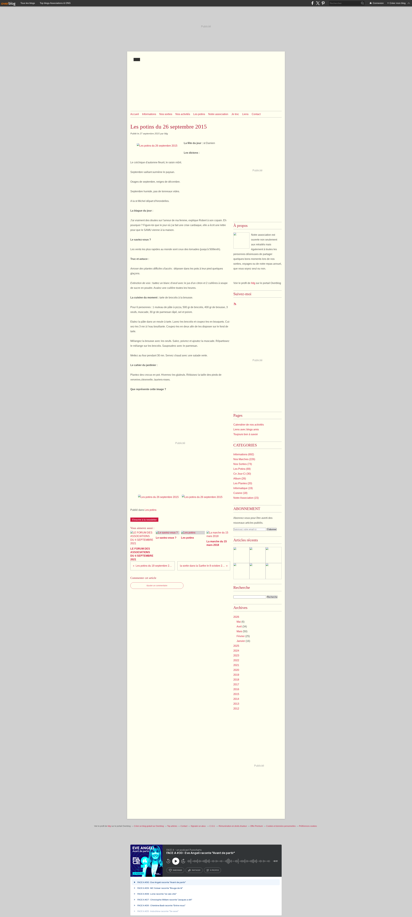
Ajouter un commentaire (156, 585)
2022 (236, 660)
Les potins (199, 114)
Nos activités (182, 114)
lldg (253, 283)
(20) (242, 483)
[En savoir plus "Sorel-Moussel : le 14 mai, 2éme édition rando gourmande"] (257, 571)
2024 (236, 650)
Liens (245, 114)
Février (241, 636)
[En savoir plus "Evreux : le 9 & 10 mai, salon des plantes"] (274, 571)
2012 (236, 708)
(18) (240, 493)
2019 (236, 674)
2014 (236, 699)
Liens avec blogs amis (246, 429)
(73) (242, 464)
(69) (242, 469)
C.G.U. (212, 826)
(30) (242, 473)
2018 (236, 679)
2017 (236, 684)
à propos (214, 870)
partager (196, 870)
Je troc (235, 114)
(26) (239, 478)
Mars (239, 631)
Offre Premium (256, 826)
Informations (149, 114)
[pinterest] (323, 3)
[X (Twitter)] (318, 3)
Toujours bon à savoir (245, 434)
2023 (236, 655)
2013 (236, 703)
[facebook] (312, 3)
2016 (236, 689)
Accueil (134, 114)
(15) (246, 497)
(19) (243, 488)
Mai (239, 621)
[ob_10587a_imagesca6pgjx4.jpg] (157, 145)
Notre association (218, 114)
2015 (236, 694)
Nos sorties (165, 114)
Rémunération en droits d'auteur (233, 826)
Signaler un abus (198, 826)
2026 (236, 617)
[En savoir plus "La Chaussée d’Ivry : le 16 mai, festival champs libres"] (257, 555)
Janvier (241, 641)
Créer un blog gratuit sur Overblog (149, 826)
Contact (256, 114)
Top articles (172, 826)
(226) (244, 459)
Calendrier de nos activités (248, 424)
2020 (236, 670)
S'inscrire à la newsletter (144, 519)
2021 (236, 665)
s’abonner (177, 870)
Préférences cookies (308, 826)
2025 (236, 645)
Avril (239, 626)
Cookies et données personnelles (281, 826)
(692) (243, 454)
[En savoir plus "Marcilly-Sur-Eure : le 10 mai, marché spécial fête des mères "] (274, 555)
